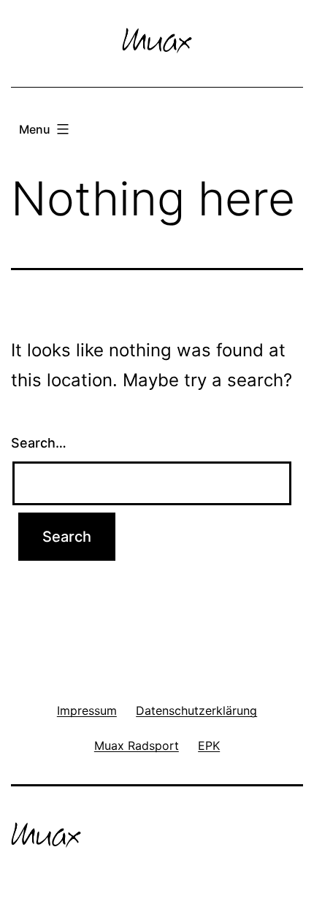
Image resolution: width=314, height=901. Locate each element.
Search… (38, 443)
